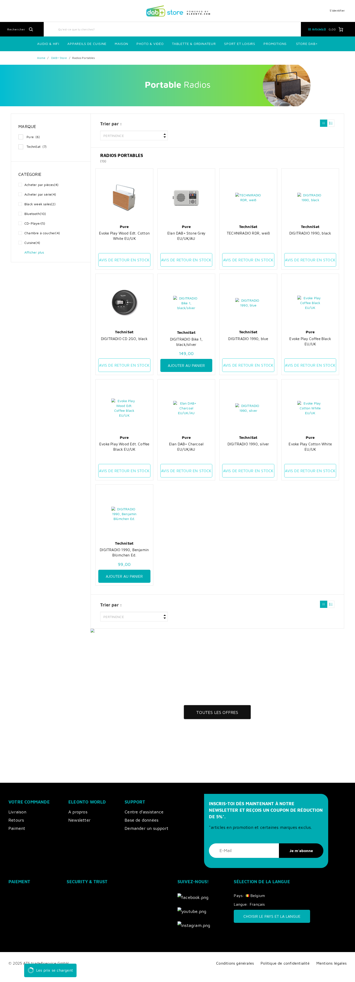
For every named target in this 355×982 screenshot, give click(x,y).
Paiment (16, 828)
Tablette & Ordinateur (194, 44)
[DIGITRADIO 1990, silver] (248, 408)
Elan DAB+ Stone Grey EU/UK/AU (186, 236)
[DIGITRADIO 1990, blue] (248, 303)
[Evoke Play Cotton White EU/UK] (310, 408)
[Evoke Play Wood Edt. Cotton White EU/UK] (124, 197)
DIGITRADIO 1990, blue (248, 338)
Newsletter (79, 820)
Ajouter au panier (186, 365)
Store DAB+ (307, 44)
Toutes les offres (217, 712)
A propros (77, 811)
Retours (16, 820)
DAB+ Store (59, 58)
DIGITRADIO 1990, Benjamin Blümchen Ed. (124, 552)
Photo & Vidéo (149, 44)
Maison (121, 44)
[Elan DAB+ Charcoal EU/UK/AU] (186, 408)
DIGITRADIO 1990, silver (248, 444)
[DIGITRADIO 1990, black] (310, 197)
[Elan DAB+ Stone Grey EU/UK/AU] (186, 197)
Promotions (275, 44)
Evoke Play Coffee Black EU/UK (310, 341)
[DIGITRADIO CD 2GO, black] (124, 303)
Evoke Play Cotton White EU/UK (310, 446)
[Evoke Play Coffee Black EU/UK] (310, 303)
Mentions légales (331, 963)
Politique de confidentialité (285, 963)
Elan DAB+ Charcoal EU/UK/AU (186, 446)
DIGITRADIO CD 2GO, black (124, 338)
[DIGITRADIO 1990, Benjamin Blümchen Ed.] (124, 513)
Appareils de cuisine (86, 44)
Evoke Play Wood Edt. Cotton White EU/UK (124, 236)
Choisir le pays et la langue (271, 916)
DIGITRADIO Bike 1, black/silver (186, 342)
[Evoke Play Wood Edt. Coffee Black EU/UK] (124, 408)
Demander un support (146, 828)
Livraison (17, 811)
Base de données (141, 820)
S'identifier (337, 10)
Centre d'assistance (144, 811)
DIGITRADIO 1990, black (310, 233)
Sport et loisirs (239, 44)
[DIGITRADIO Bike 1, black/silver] (186, 303)
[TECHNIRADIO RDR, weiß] (248, 197)
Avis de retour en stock (124, 260)
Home (41, 58)
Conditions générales (235, 963)
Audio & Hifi (48, 44)
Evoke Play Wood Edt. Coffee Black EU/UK (124, 446)
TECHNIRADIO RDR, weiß (248, 233)
